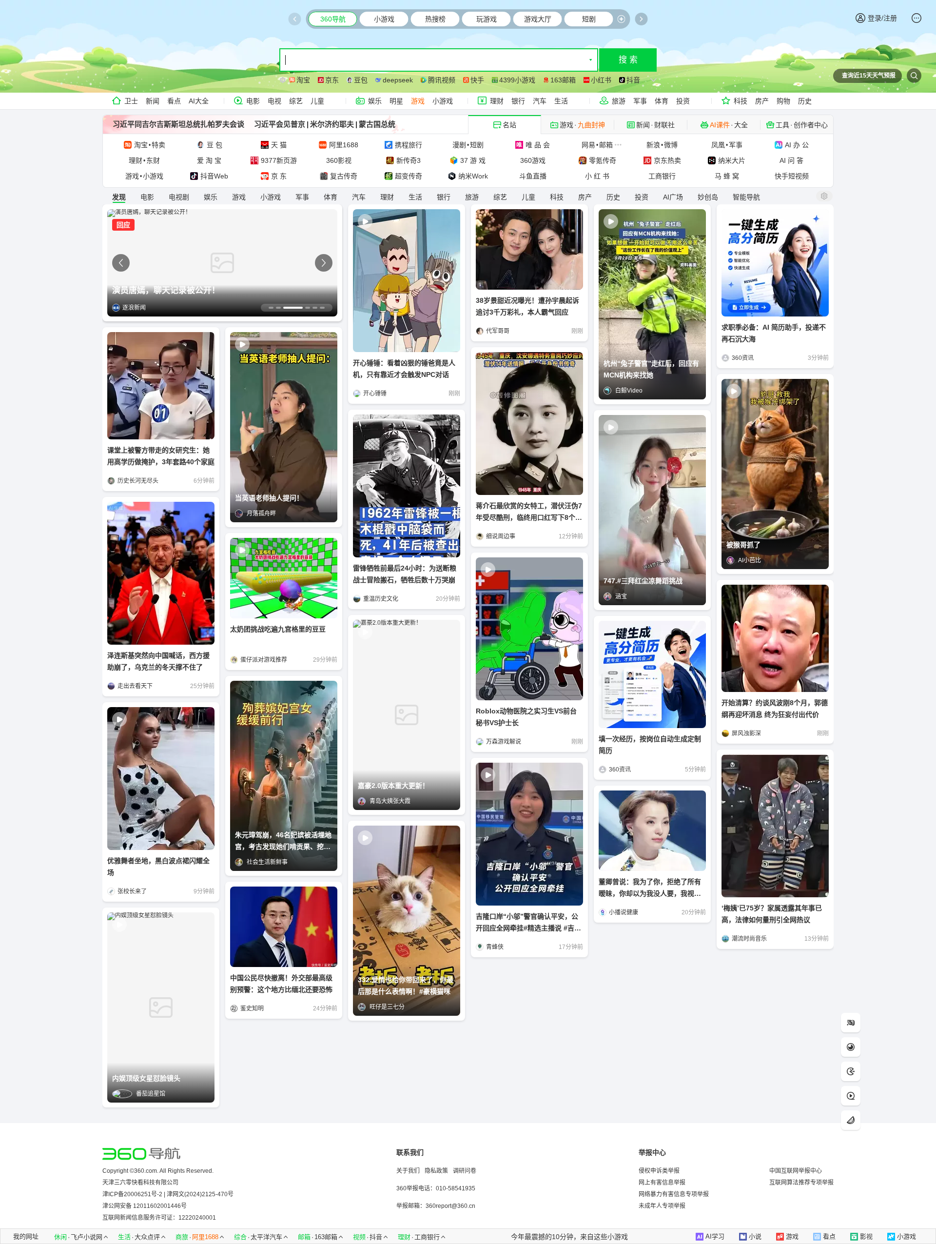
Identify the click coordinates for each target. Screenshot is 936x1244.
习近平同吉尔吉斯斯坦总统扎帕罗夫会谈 (178, 124)
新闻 (152, 101)
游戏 (418, 101)
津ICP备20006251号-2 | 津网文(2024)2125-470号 (168, 1194)
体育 (661, 101)
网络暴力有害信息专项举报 (674, 1194)
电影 (253, 101)
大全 (741, 125)
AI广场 (673, 197)
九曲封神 (591, 125)
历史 (805, 101)
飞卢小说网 (86, 1237)
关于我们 (408, 1170)
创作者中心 (811, 125)
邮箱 (304, 1237)
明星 (396, 101)
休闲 (60, 1237)
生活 (561, 101)
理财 (497, 101)
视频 (359, 1237)
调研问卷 (464, 1170)
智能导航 (746, 197)
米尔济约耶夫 (332, 124)
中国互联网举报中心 (795, 1170)
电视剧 (179, 197)
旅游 (618, 101)
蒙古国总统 (377, 124)
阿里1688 (205, 1237)
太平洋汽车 (266, 1237)
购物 (783, 101)
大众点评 (147, 1237)
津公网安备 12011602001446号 (144, 1206)
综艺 (296, 101)
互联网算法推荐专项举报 (801, 1182)
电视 (274, 101)
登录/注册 (882, 18)
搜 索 (628, 59)
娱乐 (375, 101)
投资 (683, 101)
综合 (240, 1237)
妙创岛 (708, 197)
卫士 (131, 101)
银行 (518, 101)
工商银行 (427, 1237)
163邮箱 (325, 1237)
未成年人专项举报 (662, 1206)
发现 (119, 197)
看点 (174, 101)
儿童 (317, 101)
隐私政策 (436, 1170)
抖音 (376, 1237)
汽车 (539, 101)
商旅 (182, 1237)
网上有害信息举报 (662, 1182)
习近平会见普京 (279, 124)
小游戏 (442, 101)
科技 (740, 101)
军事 (640, 101)
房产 (762, 101)
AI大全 (199, 101)
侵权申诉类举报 (659, 1170)
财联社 (664, 125)
